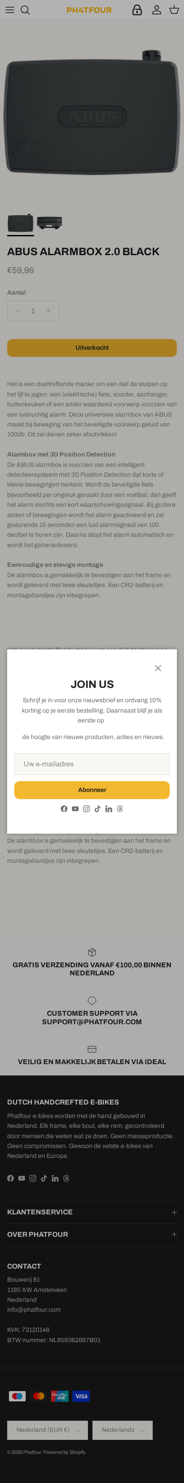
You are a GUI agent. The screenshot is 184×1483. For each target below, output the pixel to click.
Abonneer (92, 790)
